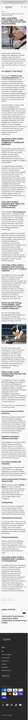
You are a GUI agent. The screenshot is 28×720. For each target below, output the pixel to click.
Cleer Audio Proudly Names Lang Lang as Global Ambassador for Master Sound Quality (14, 636)
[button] (2, 7)
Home (3, 11)
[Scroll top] (25, 718)
